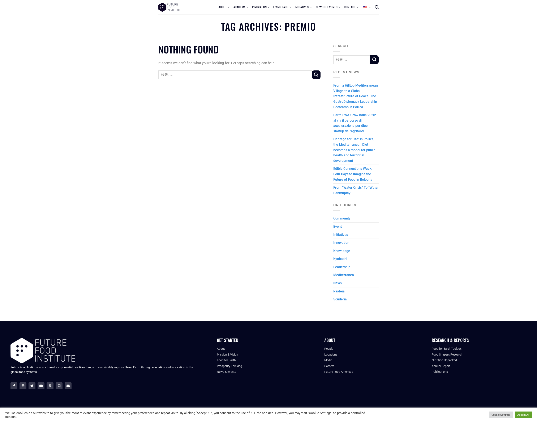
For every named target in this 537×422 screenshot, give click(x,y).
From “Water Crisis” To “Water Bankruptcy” (356, 190)
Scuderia (340, 299)
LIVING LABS (280, 7)
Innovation (341, 243)
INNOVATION (259, 7)
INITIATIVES (302, 7)
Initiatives (340, 235)
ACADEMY (239, 7)
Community (342, 218)
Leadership (341, 267)
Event (337, 227)
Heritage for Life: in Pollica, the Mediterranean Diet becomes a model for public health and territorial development (354, 149)
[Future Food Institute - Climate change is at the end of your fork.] (169, 7)
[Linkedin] (50, 385)
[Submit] (316, 74)
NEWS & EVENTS (327, 7)
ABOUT (223, 7)
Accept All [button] (523, 414)
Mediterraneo (343, 275)
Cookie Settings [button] (500, 414)
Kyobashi (340, 259)
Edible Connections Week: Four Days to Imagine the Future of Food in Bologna (352, 174)
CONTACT (350, 7)
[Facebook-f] (13, 385)
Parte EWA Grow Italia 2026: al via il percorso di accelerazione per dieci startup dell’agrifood (354, 123)
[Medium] (59, 385)
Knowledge (341, 251)
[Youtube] (41, 385)
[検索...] (377, 7)
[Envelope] (68, 385)
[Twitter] (32, 385)
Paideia (339, 291)
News (337, 283)
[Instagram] (23, 385)
